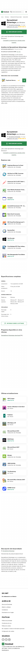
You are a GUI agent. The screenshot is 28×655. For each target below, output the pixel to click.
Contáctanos (5, 609)
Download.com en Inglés (8, 612)
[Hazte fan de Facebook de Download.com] (3, 639)
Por (13, 25)
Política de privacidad (7, 620)
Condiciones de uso (7, 623)
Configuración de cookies (8, 631)
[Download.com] (5, 12)
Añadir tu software (6, 607)
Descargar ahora (15, 32)
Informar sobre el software (15, 323)
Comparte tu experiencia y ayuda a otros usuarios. (14, 41)
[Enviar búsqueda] (11, 12)
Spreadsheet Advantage (16, 21)
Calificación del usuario (12, 27)
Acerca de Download (7, 604)
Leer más (18, 51)
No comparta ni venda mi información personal (13, 628)
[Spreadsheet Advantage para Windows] (3, 23)
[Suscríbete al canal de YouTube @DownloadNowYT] (9, 639)
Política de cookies (6, 626)
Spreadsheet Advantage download (10, 335)
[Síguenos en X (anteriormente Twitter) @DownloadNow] (6, 639)
